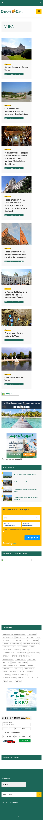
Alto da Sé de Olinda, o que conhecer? (25, 474)
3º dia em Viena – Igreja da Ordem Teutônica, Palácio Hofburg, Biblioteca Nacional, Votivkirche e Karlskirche (16, 158)
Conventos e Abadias (31, 643)
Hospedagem (34, 653)
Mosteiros (31, 659)
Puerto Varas (29, 668)
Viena (5, 681)
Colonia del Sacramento (12, 643)
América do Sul (8, 637)
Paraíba (30, 665)
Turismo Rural (23, 678)
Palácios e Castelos (10, 665)
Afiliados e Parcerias (11, 803)
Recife (5, 671)
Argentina (20, 637)
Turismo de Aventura (19, 675)
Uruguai (35, 678)
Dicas (32, 646)
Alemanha (32, 634)
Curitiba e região (9, 646)
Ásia (11, 681)
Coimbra (35, 640)
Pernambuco (7, 668)
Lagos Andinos (8, 659)
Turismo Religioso (9, 678)
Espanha (17, 650)
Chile (27, 640)
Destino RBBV (22, 646)
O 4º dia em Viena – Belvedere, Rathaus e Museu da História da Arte (16, 111)
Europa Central (8, 653)
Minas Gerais (20, 659)
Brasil (38, 637)
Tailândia (30, 671)
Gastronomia (22, 653)
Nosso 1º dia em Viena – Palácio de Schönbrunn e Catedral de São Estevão (15, 255)
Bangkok (30, 637)
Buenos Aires (17, 640)
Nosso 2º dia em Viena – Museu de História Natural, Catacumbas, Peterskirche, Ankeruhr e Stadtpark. (15, 205)
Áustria (8, 64)
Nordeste (6, 662)
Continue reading (12, 74)
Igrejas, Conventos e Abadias (22, 656)
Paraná (22, 665)
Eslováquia (7, 650)
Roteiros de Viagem (17, 671)
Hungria (6, 656)
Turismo (6, 675)
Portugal (18, 668)
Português (8, 394)
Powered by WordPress (10, 816)
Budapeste (6, 640)
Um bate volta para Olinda (22, 482)
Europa (25, 650)
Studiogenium (35, 816)
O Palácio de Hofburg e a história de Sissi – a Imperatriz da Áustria (15, 295)
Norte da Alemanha (19, 662)
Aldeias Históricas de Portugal (14, 634)
